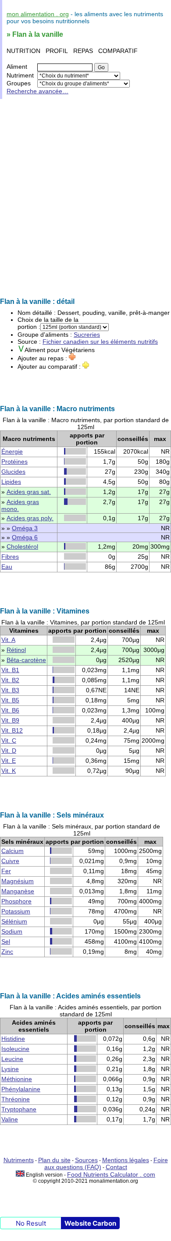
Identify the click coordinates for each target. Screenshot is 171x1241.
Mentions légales (125, 1159)
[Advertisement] (85, 198)
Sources (86, 1159)
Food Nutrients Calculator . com (111, 1174)
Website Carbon (90, 1223)
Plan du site (54, 1159)
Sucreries (87, 334)
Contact (116, 1166)
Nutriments (19, 1159)
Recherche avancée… (37, 91)
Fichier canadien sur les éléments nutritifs (100, 341)
